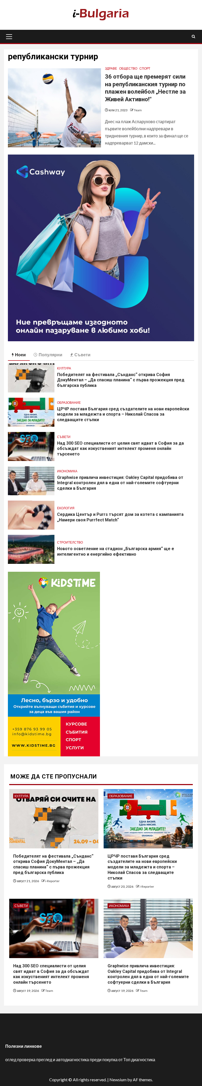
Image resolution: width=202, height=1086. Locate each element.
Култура (64, 368)
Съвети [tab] (82, 354)
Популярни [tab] (50, 354)
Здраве (111, 68)
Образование (69, 403)
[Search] (193, 36)
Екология (65, 508)
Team (138, 110)
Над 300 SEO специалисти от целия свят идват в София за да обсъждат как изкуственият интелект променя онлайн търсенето (120, 449)
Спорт (144, 68)
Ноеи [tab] (20, 354)
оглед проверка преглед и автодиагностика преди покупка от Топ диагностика (80, 1059)
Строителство (70, 542)
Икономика (67, 471)
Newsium (118, 1079)
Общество (128, 68)
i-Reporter (52, 881)
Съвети (63, 437)
